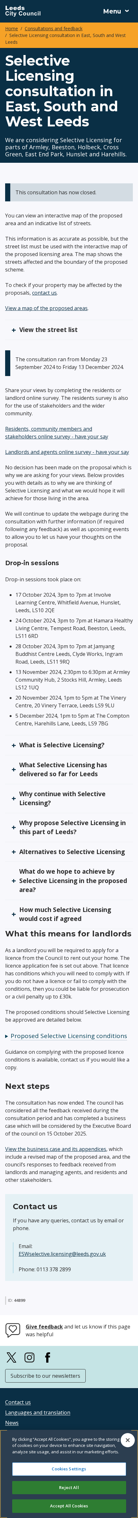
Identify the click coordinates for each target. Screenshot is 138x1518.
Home (11, 28)
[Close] (128, 1440)
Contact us (18, 1402)
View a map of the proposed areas (46, 308)
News (12, 1422)
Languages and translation (37, 1412)
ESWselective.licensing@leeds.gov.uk (62, 1253)
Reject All (69, 1487)
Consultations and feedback (53, 28)
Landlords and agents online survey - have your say (67, 451)
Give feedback (44, 1326)
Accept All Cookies (69, 1506)
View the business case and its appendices (55, 1149)
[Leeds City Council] (22, 11)
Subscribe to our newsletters (45, 1375)
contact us (44, 292)
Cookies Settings (69, 1469)
